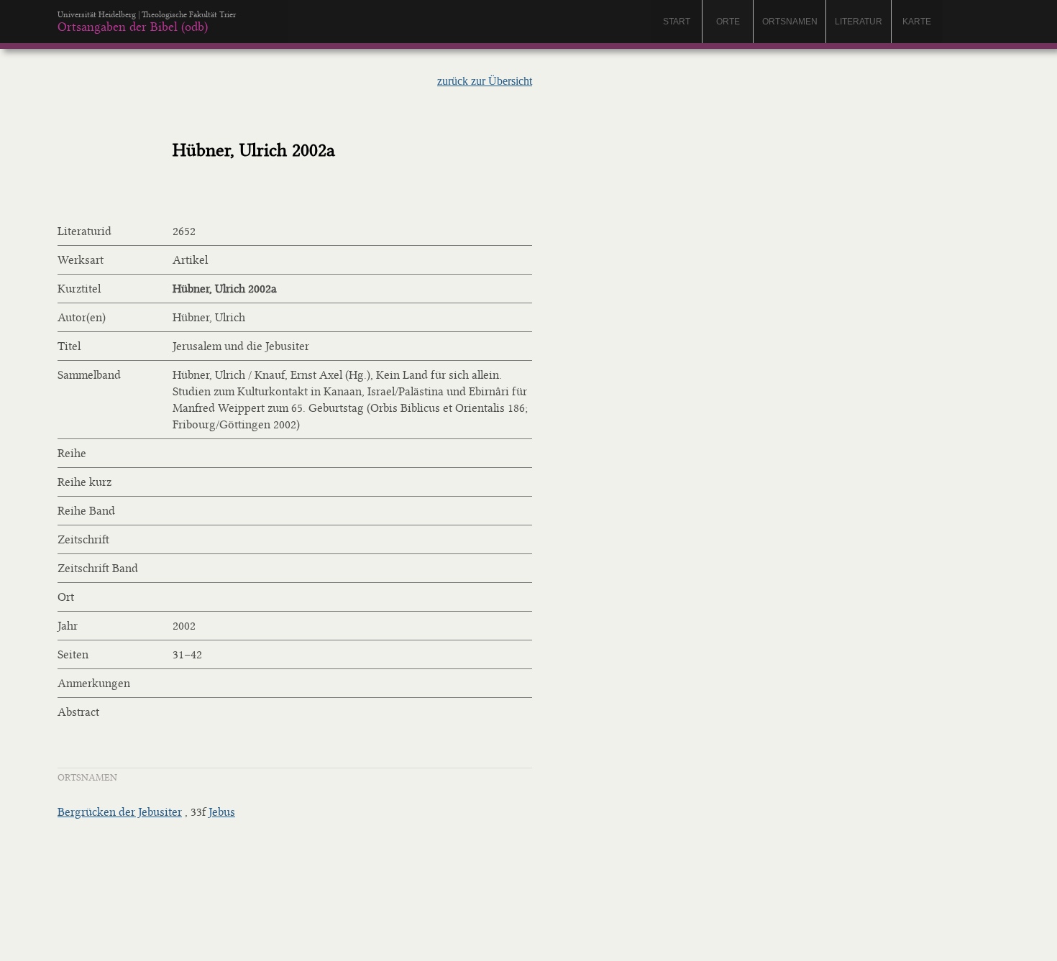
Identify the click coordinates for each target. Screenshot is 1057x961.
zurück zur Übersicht (484, 81)
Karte (916, 22)
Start (676, 22)
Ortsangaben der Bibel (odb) (133, 26)
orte (728, 22)
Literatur (858, 22)
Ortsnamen (790, 22)
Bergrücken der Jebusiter (120, 812)
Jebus (222, 812)
